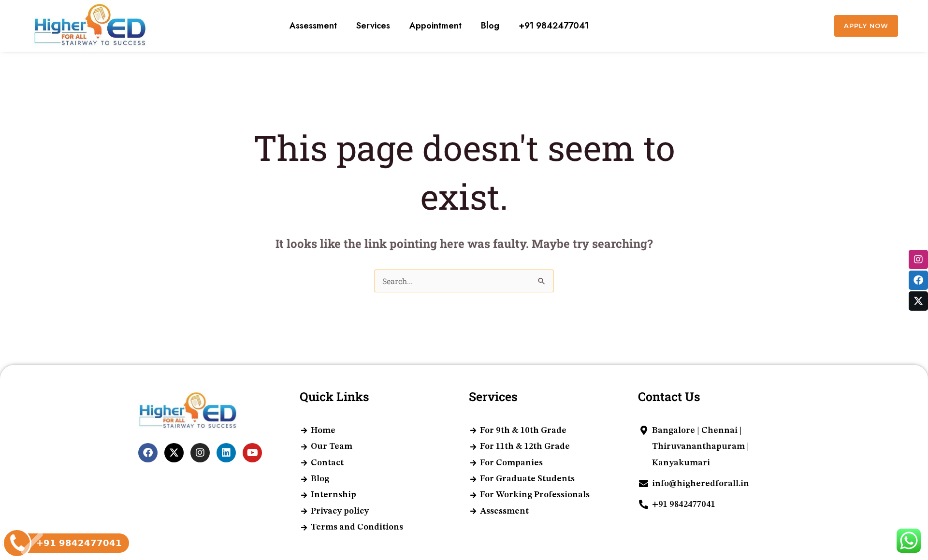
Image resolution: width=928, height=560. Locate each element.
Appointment (435, 25)
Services (373, 25)
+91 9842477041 (554, 25)
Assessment (313, 25)
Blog (490, 25)
